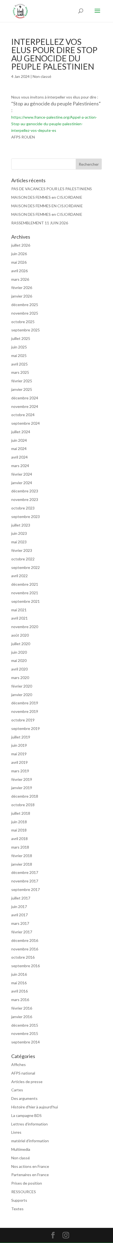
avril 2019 (19, 762)
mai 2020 (19, 660)
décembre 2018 (24, 796)
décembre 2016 (24, 940)
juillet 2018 (20, 813)
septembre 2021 (25, 601)
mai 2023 (19, 541)
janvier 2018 (21, 864)
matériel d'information (30, 1140)
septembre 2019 (25, 728)
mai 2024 (19, 448)
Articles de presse (27, 1081)
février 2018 (21, 855)
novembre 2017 (24, 881)
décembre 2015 (24, 1025)
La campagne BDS (26, 1115)
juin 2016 (19, 974)
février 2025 (21, 380)
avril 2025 (19, 364)
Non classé (42, 76)
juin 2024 (19, 440)
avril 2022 (19, 575)
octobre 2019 (23, 720)
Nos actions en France (30, 1166)
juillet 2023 (20, 525)
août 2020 (20, 635)
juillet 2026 (20, 245)
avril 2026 (19, 270)
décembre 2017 (24, 872)
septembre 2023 (25, 516)
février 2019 (21, 779)
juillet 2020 (20, 643)
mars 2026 (20, 279)
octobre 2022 (23, 559)
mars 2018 (20, 847)
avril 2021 (19, 618)
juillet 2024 (20, 431)
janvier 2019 (21, 787)
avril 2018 (19, 838)
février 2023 (21, 550)
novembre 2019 (24, 711)
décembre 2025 (24, 304)
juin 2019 (19, 745)
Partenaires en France (30, 1174)
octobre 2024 (23, 414)
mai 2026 (19, 262)
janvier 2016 (21, 1016)
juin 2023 (19, 533)
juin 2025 (19, 347)
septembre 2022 (25, 567)
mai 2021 (19, 609)
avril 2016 (19, 991)
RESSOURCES (23, 1191)
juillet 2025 (20, 338)
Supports (19, 1200)
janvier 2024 (21, 482)
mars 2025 (20, 372)
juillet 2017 (20, 898)
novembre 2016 (24, 949)
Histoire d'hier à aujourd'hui (34, 1107)
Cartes (17, 1089)
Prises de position (26, 1183)
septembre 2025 (25, 330)
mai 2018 (19, 830)
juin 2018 (19, 821)
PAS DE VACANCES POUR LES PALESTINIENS (51, 188)
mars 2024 (20, 465)
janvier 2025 (21, 389)
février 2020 (21, 686)
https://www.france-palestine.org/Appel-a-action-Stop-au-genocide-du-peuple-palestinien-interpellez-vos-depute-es (54, 124)
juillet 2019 (20, 737)
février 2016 (21, 1008)
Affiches (18, 1064)
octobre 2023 (23, 508)
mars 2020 (20, 677)
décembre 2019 (24, 702)
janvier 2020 (21, 694)
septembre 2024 (25, 423)
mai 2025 (19, 355)
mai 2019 (19, 753)
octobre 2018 (23, 804)
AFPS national (23, 1073)
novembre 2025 (24, 313)
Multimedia (20, 1149)
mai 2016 (19, 982)
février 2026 (21, 287)
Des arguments (24, 1098)
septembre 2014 (25, 1042)
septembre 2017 (25, 889)
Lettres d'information (29, 1124)
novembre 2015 (24, 1033)
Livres (16, 1132)
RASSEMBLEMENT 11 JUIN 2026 (39, 222)
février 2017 (21, 931)
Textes (17, 1208)
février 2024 (21, 474)
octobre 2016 (23, 957)
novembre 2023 (24, 499)
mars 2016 (20, 999)
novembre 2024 (24, 406)
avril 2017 (19, 914)
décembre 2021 (24, 584)
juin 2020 (19, 652)
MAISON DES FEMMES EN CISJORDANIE (47, 205)
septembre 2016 (25, 965)
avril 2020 (19, 669)
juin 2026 (19, 253)
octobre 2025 (23, 321)
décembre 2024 (24, 398)
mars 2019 (20, 770)
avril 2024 (19, 457)
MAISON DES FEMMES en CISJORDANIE (46, 197)
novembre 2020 (24, 626)
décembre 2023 (24, 491)
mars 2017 (20, 923)
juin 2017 (19, 906)
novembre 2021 (24, 592)
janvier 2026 (21, 296)
